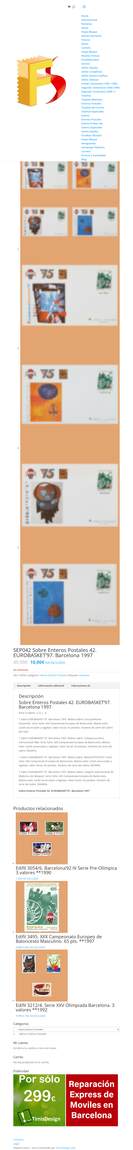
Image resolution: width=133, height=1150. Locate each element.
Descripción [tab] (24, 685)
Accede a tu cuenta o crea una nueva (34, 1048)
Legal (16, 1143)
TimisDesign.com (66, 1147)
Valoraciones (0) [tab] (80, 685)
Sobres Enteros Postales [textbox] (30, 1033)
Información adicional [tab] (51, 685)
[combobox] (30, 1033)
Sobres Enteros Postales (53, 675)
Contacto (18, 1139)
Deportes (84, 675)
